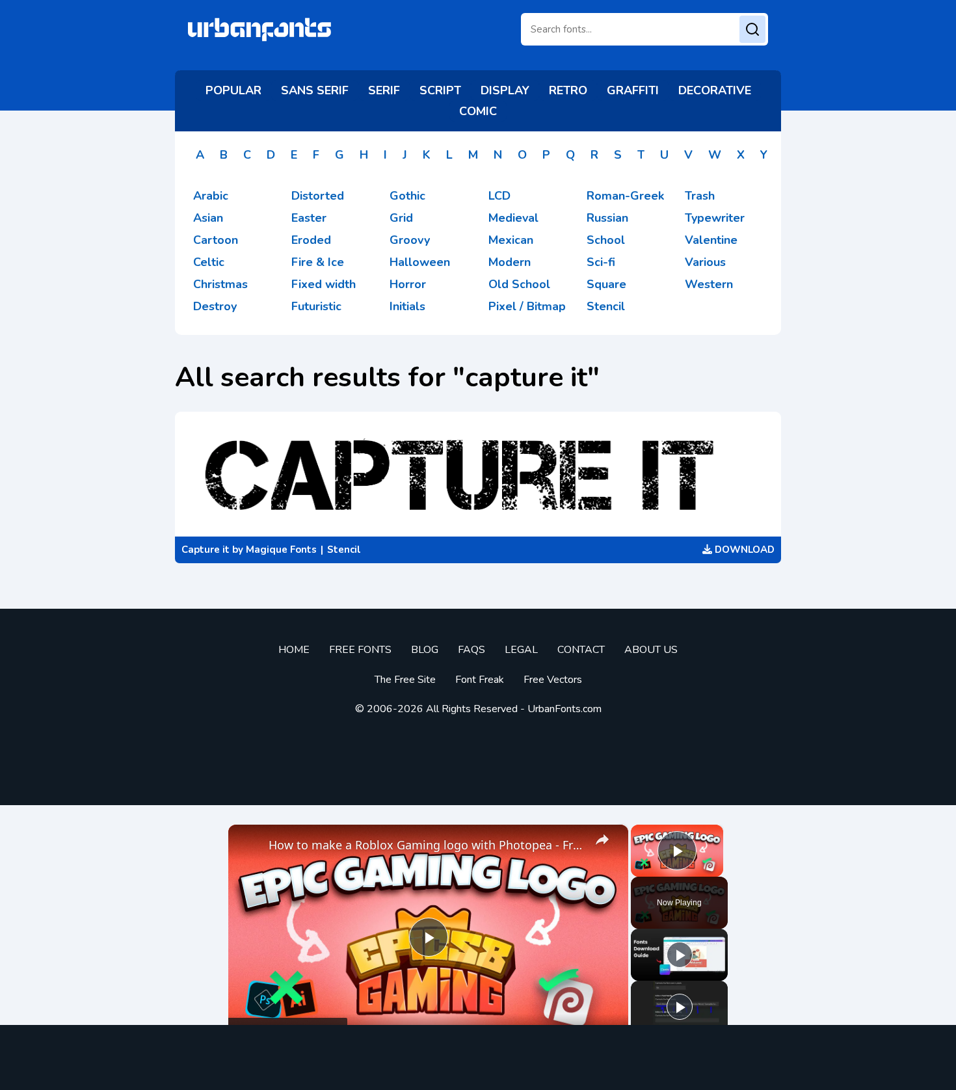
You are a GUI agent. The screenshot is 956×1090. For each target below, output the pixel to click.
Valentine (711, 240)
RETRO (568, 90)
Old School (519, 284)
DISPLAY (505, 90)
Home (294, 650)
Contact (581, 650)
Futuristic (316, 306)
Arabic (210, 196)
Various (705, 262)
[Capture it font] (478, 474)
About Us (651, 650)
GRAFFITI (633, 90)
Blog (424, 650)
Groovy (410, 240)
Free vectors (553, 679)
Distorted (317, 196)
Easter (308, 218)
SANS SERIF (315, 90)
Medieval (513, 218)
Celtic (208, 262)
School (606, 240)
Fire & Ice (317, 262)
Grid (401, 218)
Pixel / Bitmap (527, 306)
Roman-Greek (625, 196)
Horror (408, 284)
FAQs (471, 650)
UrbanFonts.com (564, 709)
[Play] (680, 955)
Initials (407, 306)
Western (709, 284)
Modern (509, 262)
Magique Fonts (281, 549)
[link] (249, 845)
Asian (208, 218)
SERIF (384, 90)
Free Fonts (360, 650)
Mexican (510, 240)
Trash (700, 196)
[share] (602, 839)
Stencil (606, 306)
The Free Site (405, 679)
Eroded (311, 240)
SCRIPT (440, 90)
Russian (607, 218)
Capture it (205, 549)
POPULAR (233, 90)
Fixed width (323, 284)
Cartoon (215, 240)
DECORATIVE (714, 90)
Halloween (420, 262)
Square (606, 284)
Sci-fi (601, 262)
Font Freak (479, 679)
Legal (521, 650)
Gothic (407, 196)
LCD (499, 196)
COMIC (478, 111)
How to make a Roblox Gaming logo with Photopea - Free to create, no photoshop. (426, 845)
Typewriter (715, 218)
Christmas (220, 284)
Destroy (215, 306)
